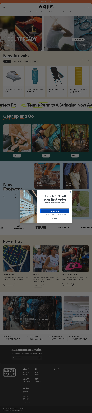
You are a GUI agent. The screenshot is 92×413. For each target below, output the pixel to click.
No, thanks (55, 218)
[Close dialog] (70, 191)
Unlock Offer (55, 211)
